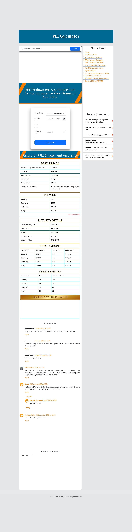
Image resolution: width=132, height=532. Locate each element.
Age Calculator (90, 70)
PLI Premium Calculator (93, 57)
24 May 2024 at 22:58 (36, 367)
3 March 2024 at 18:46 (43, 341)
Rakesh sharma (36, 400)
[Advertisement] (66, 13)
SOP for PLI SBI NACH (93, 76)
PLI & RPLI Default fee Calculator (97, 78)
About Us (68, 497)
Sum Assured (37, 126)
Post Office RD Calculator (94, 63)
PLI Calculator (66, 36)
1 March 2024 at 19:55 (43, 328)
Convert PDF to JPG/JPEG (94, 81)
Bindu (27, 384)
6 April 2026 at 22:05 (49, 400)
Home (87, 52)
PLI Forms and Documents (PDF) (97, 73)
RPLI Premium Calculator (94, 60)
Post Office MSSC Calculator (95, 65)
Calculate (50, 142)
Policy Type (38, 113)
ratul (27, 367)
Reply (27, 334)
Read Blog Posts (91, 55)
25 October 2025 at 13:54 (39, 384)
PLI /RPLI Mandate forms (94, 68)
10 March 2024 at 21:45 (43, 355)
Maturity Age (37, 132)
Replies (29, 397)
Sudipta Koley (30, 415)
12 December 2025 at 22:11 (46, 415)
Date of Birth (37, 119)
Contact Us (77, 497)
